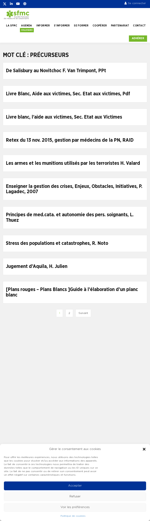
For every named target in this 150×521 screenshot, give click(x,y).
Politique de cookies (73, 516)
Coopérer (100, 25)
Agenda (26, 25)
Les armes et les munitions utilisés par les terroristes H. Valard (73, 163)
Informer (43, 25)
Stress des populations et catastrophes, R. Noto (57, 243)
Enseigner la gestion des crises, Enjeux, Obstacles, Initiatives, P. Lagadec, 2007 (74, 189)
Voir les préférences (75, 507)
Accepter (75, 485)
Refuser (75, 496)
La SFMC (11, 25)
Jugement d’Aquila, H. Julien (36, 266)
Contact (139, 25)
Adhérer (138, 38)
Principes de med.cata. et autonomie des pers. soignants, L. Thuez (70, 217)
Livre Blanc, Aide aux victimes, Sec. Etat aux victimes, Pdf (68, 93)
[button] (144, 449)
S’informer (62, 25)
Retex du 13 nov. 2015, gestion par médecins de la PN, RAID (70, 140)
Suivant (83, 313)
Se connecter (137, 3)
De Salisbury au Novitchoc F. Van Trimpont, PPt (56, 70)
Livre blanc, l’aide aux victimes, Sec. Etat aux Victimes (64, 117)
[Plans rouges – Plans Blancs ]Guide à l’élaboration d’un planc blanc (72, 292)
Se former (81, 25)
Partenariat (120, 25)
